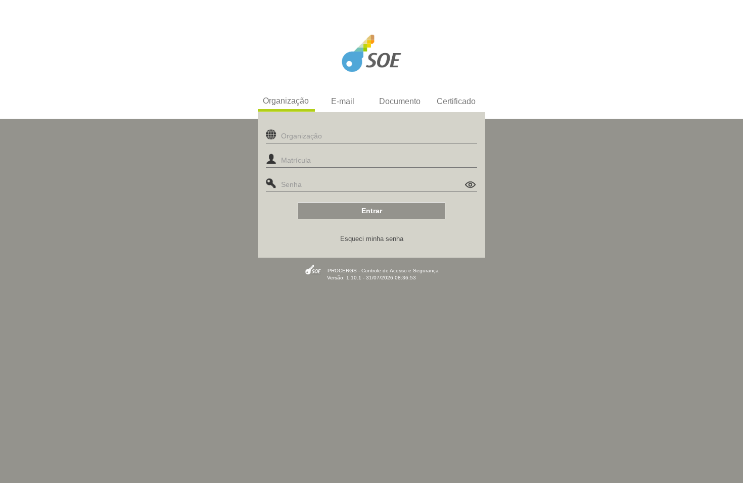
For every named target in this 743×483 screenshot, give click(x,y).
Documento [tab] (400, 101)
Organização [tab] (286, 100)
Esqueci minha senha (371, 239)
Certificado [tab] (456, 101)
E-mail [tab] (342, 101)
